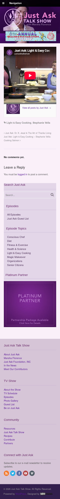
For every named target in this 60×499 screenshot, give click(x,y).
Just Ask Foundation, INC (17, 361)
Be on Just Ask (12, 408)
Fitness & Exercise (17, 245)
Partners (8, 443)
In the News (10, 365)
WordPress (21, 493)
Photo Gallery (11, 400)
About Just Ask (12, 354)
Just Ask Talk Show (14, 432)
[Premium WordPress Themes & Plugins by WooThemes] (46, 493)
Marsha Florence (13, 358)
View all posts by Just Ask (36, 107)
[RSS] (7, 473)
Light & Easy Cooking (18, 122)
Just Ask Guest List (18, 218)
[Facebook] (19, 473)
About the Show (12, 389)
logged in (22, 174)
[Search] (52, 194)
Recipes (8, 436)
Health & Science (16, 249)
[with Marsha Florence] (30, 24)
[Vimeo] (32, 473)
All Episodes (14, 214)
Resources (9, 428)
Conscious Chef (16, 237)
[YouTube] (26, 473)
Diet (9, 241)
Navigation (15, 3)
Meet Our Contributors (16, 369)
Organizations (14, 261)
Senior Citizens (15, 265)
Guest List (9, 404)
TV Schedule (10, 393)
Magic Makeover (16, 257)
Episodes (9, 397)
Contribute (9, 439)
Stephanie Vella (41, 122)
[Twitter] (13, 473)
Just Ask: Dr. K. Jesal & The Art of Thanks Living (28, 132)
